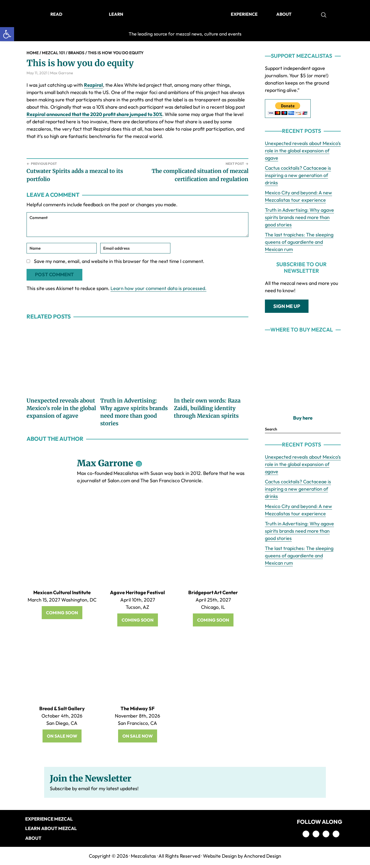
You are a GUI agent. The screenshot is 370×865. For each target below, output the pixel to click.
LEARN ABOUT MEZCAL (51, 828)
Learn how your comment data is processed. (158, 288)
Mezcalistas (143, 856)
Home (33, 52)
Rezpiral (93, 85)
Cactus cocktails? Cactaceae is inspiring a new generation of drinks (298, 175)
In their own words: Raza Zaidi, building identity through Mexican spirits (207, 408)
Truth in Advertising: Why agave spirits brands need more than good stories (299, 217)
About (33, 838)
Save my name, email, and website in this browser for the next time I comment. (119, 261)
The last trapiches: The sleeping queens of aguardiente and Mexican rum (299, 241)
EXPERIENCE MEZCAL (49, 819)
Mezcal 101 (53, 52)
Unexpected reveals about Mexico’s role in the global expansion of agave (61, 408)
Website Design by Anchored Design (242, 856)
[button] (7, 34)
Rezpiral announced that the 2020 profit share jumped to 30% (94, 114)
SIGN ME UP (286, 306)
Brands (76, 52)
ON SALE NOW (62, 736)
